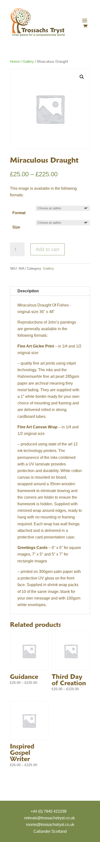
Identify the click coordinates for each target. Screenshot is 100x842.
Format (18, 213)
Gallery (28, 61)
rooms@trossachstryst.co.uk (50, 824)
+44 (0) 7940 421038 (49, 811)
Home (15, 61)
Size (16, 227)
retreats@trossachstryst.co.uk (49, 818)
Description (28, 291)
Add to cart (47, 249)
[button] (81, 77)
